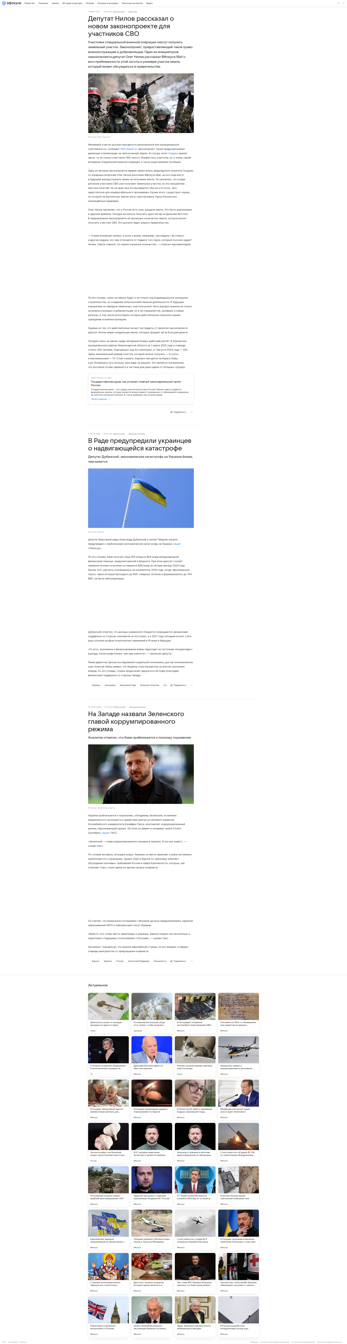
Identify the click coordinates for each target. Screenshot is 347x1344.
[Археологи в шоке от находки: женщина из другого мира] (108, 1013)
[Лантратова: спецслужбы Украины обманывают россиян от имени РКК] (238, 1273)
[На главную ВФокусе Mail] (13, 3)
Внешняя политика (136, 434)
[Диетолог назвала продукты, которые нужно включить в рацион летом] (151, 1273)
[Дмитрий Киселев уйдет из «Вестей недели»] (151, 1056)
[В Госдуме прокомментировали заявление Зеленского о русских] (238, 1230)
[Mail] (4, 3)
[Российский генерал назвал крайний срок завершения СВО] (108, 1186)
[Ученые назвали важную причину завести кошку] (195, 1056)
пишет (177, 543)
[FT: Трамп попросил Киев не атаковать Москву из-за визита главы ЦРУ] (195, 1186)
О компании (12, 1342)
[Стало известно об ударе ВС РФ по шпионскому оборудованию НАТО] (238, 1143)
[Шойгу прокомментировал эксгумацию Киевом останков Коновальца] (151, 1316)
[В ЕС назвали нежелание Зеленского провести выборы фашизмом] (151, 1143)
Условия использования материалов (274, 1342)
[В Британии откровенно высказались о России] (108, 1316)
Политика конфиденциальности (329, 1342)
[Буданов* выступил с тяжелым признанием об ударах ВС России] (151, 1186)
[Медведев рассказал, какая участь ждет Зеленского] (238, 1100)
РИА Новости (129, 149)
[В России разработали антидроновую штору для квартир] (238, 1316)
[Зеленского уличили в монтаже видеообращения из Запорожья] (195, 1143)
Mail (4, 1342)
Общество (132, 11)
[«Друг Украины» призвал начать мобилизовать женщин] (195, 1316)
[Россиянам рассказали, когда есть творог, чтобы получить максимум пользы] (151, 1013)
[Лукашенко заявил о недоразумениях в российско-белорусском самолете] (238, 1056)
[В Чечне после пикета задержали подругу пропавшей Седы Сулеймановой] (195, 1100)
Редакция (254, 1342)
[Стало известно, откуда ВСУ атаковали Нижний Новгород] (195, 1230)
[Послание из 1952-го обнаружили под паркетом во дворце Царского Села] (238, 1013)
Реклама (23, 1342)
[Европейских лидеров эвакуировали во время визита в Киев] (108, 1230)
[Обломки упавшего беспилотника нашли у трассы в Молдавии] (151, 1230)
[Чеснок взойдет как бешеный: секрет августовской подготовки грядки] (108, 1143)
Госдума (173, 153)
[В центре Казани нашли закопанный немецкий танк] (238, 1186)
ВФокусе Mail (118, 11)
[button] (141, 103)
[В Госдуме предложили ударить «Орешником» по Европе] (151, 1100)
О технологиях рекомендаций (303, 1342)
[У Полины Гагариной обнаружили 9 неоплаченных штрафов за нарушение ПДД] (108, 1056)
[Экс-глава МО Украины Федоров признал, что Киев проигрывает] (195, 1273)
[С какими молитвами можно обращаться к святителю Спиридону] (108, 1273)
